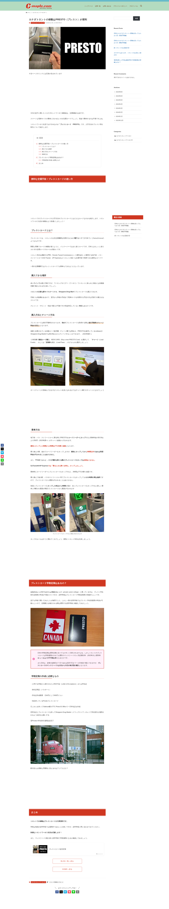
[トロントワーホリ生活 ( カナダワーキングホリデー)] (39, 6)
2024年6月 (119, 96)
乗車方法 (45, 154)
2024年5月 (119, 100)
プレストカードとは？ (49, 146)
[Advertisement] (67, 91)
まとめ (41, 163)
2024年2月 (119, 112)
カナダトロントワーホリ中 (37, 22)
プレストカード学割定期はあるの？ (51, 157)
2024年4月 (119, 104)
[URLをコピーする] (77, 891)
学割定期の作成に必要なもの (51, 160)
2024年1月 (119, 116)
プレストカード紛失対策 (57, 849)
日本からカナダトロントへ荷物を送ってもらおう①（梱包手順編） (128, 230)
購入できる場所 (47, 149)
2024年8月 (119, 92)
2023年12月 (119, 120)
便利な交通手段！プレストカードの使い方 (53, 144)
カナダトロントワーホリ (123, 136)
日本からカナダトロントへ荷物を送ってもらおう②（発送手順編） (128, 224)
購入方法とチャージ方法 (49, 151)
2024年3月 (119, 108)
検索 (136, 18)
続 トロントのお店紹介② (121, 48)
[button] (57, 891)
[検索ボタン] (141, 6)
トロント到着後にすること (56, 882)
